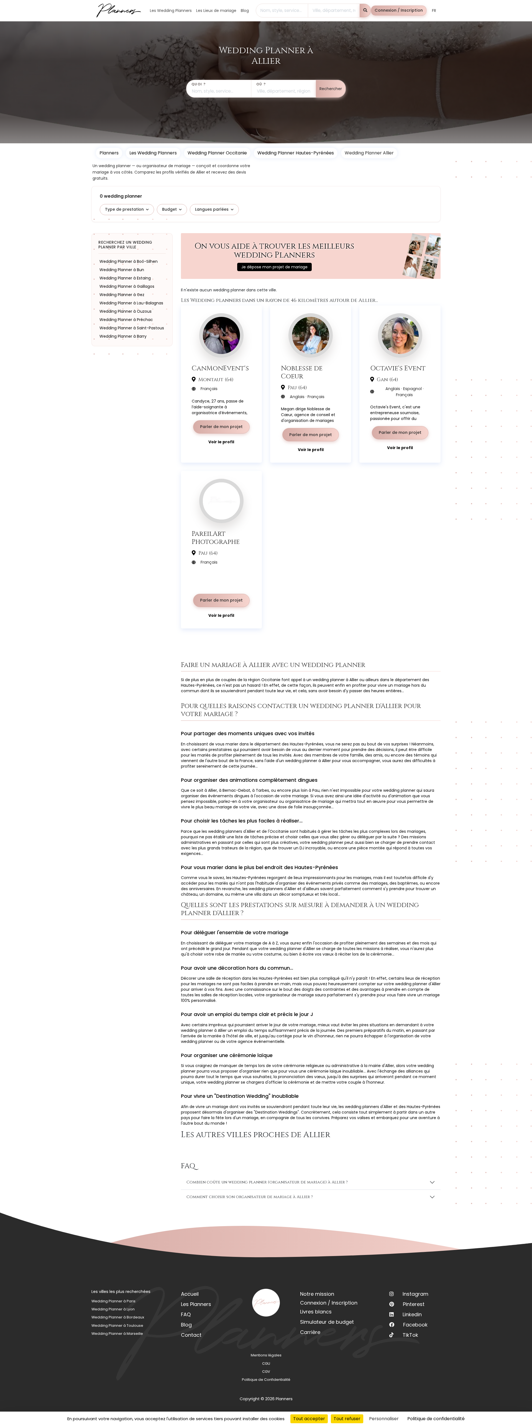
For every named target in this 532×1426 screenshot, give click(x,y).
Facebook (415, 1324)
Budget (169, 209)
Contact (191, 1334)
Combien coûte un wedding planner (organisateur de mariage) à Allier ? (267, 1182)
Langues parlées (212, 209)
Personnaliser (384, 1418)
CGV (266, 1371)
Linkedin (412, 1314)
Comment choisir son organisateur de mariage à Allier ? (249, 1197)
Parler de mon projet (221, 426)
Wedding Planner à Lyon (113, 1309)
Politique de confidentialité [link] (436, 1418)
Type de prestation (124, 209)
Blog (186, 1324)
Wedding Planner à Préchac (126, 319)
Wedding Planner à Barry (123, 336)
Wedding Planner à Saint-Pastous (131, 327)
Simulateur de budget (327, 1321)
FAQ (186, 1314)
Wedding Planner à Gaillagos (126, 286)
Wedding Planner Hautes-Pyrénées (295, 153)
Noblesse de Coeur (302, 372)
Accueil (190, 1293)
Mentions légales (266, 1355)
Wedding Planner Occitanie (217, 153)
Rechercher (330, 88)
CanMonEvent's (220, 368)
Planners (109, 153)
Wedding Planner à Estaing (125, 278)
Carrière (310, 1332)
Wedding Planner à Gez (121, 294)
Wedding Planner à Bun (121, 269)
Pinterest (413, 1304)
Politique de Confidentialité (266, 1379)
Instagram (415, 1293)
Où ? (261, 84)
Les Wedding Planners (153, 153)
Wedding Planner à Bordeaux (117, 1317)
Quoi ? (198, 84)
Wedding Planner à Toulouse (117, 1325)
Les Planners (196, 1304)
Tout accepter (309, 1418)
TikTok (410, 1334)
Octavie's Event (398, 368)
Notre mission (317, 1293)
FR (434, 10)
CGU (266, 1363)
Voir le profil (221, 442)
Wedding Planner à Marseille (117, 1333)
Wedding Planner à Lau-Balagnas (131, 302)
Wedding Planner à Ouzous (125, 311)
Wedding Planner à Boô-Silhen (128, 261)
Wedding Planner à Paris (113, 1301)
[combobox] (282, 10)
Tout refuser (347, 1418)
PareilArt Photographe (216, 537)
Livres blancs (316, 1311)
